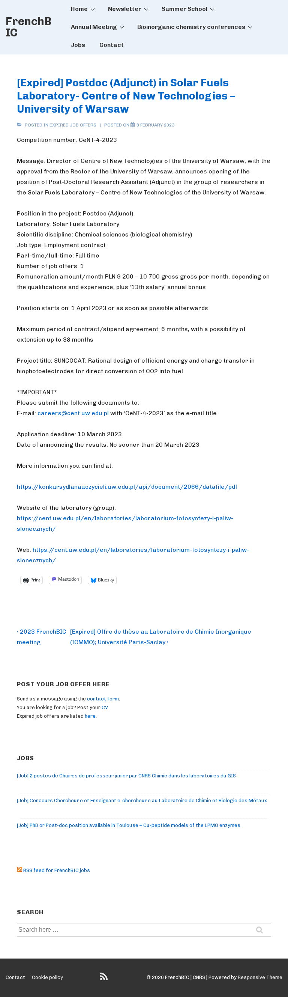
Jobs (78, 44)
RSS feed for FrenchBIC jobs (56, 870)
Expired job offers (73, 125)
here (90, 716)
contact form (103, 699)
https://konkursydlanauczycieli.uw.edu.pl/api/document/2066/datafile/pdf (127, 486)
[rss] (105, 979)
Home (79, 8)
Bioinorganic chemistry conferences (191, 26)
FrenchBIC (28, 27)
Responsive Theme (260, 977)
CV (105, 707)
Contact (111, 44)
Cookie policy (47, 977)
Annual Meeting (94, 26)
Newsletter (124, 8)
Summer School (184, 8)
